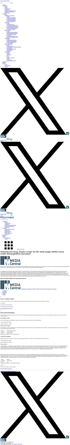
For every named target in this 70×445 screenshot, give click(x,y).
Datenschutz (9, 371)
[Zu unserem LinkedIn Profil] (1, 137)
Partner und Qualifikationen (9, 11)
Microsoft (8, 53)
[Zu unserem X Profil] (33, 134)
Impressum (10, 308)
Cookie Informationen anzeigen (5, 322)
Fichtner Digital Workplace (11, 34)
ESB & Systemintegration (11, 42)
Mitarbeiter (14, 371)
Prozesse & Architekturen (11, 18)
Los (11, 215)
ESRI (8, 58)
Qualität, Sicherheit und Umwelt (10, 10)
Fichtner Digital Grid (10, 24)
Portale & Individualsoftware (12, 28)
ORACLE (9, 54)
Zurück (6, 6)
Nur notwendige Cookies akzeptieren (9, 366)
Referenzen (5, 61)
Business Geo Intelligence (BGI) (12, 27)
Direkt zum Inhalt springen (5, 0)
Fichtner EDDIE (10, 43)
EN (2, 141)
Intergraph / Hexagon (10, 57)
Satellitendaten (9, 47)
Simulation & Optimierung (11, 60)
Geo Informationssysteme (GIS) (12, 26)
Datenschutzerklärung (4, 308)
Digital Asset (7, 22)
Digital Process (7, 38)
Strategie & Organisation (11, 17)
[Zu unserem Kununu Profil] (4, 137)
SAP (8, 55)
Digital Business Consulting (9, 15)
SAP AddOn (9, 35)
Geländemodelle (10, 49)
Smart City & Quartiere (11, 21)
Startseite (4, 4)
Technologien (7, 51)
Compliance (7, 9)
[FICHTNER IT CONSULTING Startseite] (7, 219)
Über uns (6, 7)
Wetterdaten (9, 50)
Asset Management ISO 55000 (12, 25)
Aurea (8, 56)
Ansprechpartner (8, 65)
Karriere (4, 62)
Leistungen (4, 13)
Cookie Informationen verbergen (6, 323)
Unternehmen (5, 5)
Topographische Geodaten (11, 48)
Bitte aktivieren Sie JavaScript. (17, 444)
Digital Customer (8, 30)
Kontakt (4, 63)
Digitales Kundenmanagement (12, 33)
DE (1, 141)
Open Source (9, 59)
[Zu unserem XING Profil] (67, 134)
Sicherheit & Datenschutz (11, 20)
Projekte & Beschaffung (11, 19)
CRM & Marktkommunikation (12, 32)
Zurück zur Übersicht (20, 249)
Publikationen (7, 12)
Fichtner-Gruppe (8, 8)
